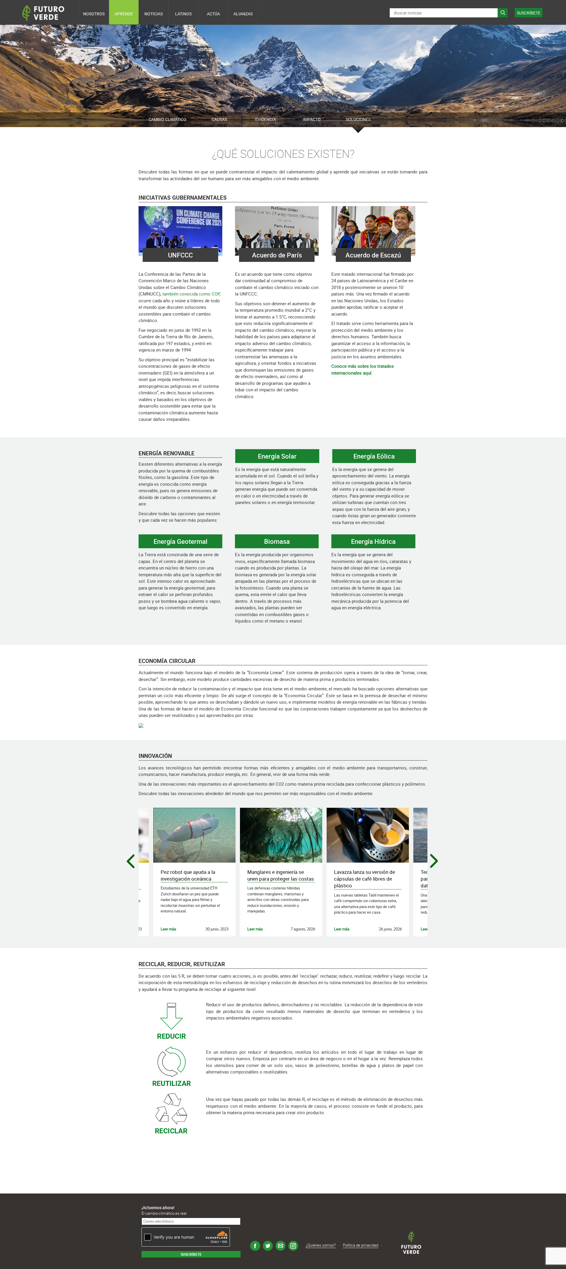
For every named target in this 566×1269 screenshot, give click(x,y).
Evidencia (265, 119)
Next (434, 861)
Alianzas (243, 14)
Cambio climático (167, 119)
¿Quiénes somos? (321, 1245)
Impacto (312, 119)
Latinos (183, 14)
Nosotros (94, 14)
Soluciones (358, 119)
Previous (131, 862)
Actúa (213, 14)
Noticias (153, 14)
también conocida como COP (190, 294)
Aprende (124, 14)
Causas (219, 119)
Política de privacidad (360, 1245)
